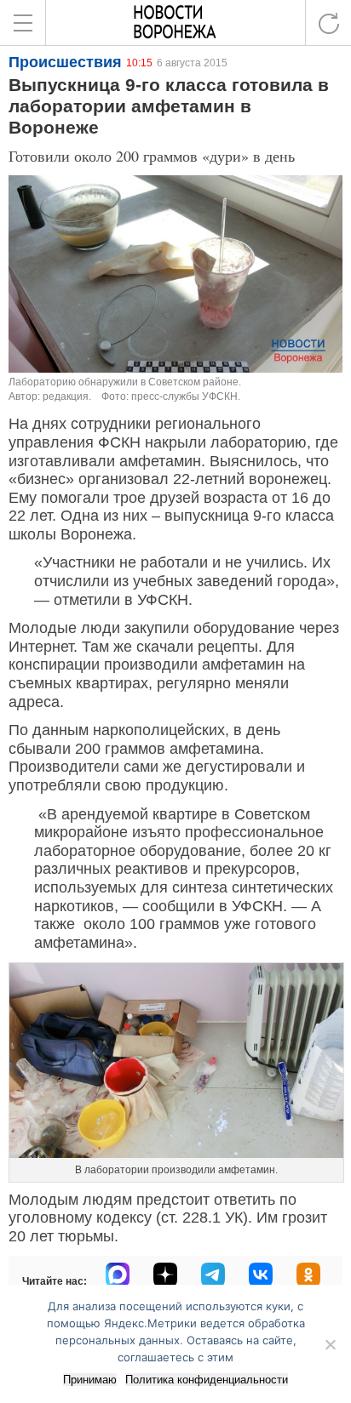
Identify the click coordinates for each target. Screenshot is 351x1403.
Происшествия (65, 62)
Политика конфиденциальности (206, 1379)
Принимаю (90, 1379)
